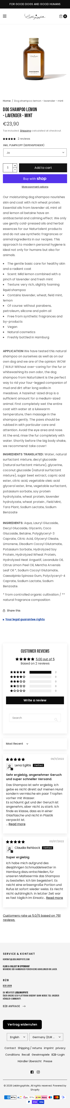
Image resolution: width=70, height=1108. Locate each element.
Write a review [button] (35, 700)
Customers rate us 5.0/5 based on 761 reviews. (32, 917)
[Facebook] (32, 1072)
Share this (13, 610)
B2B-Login (58, 1055)
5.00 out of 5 (45, 659)
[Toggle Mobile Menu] (7, 16)
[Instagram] (38, 1072)
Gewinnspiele (41, 1055)
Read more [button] (17, 824)
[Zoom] (35, 59)
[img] (15, 759)
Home (7, 101)
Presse (48, 1061)
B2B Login (7, 985)
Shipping (25, 131)
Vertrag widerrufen (22, 1024)
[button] (18, 672)
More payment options (35, 186)
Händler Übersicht (30, 1061)
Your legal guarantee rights (25, 619)
